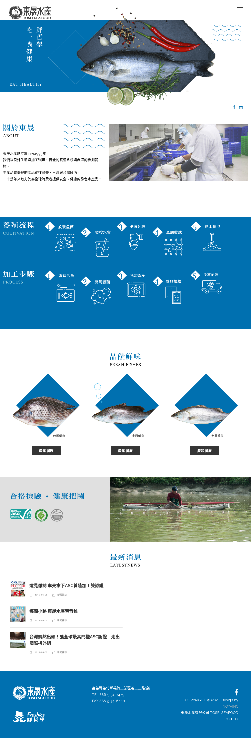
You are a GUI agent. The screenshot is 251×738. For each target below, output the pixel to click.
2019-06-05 (41, 594)
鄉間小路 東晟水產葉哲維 (53, 611)
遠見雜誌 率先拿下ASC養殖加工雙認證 (66, 585)
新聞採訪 (62, 594)
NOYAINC (230, 706)
